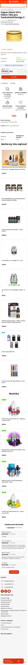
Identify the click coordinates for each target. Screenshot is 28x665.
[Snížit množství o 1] (19, 71)
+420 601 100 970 (1, 1)
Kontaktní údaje (5, 598)
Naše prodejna (5, 614)
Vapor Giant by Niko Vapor (12, 24)
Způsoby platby (5, 606)
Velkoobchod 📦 (5, 604)
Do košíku (14, 77)
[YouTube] (9, 591)
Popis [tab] (14, 115)
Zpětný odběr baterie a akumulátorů (10, 627)
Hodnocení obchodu (14, 524)
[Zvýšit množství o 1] (26, 71)
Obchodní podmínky (6, 600)
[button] (14, 172)
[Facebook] (2, 591)
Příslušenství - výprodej (20, 136)
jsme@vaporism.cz (9, 581)
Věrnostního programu (17, 65)
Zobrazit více (14, 572)
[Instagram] (5, 591)
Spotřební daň (5, 629)
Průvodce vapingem (6, 623)
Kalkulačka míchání (6, 616)
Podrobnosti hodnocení (7, 22)
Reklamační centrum (6, 608)
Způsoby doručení (5, 602)
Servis (2, 625)
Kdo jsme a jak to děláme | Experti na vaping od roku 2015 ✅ (13, 611)
